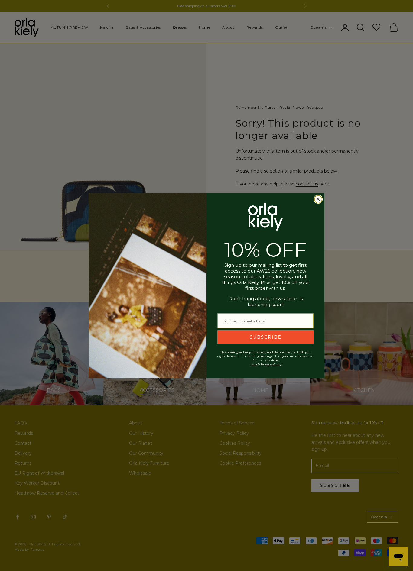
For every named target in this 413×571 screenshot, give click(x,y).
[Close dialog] (318, 199)
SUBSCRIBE (265, 337)
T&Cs (253, 364)
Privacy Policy (271, 364)
